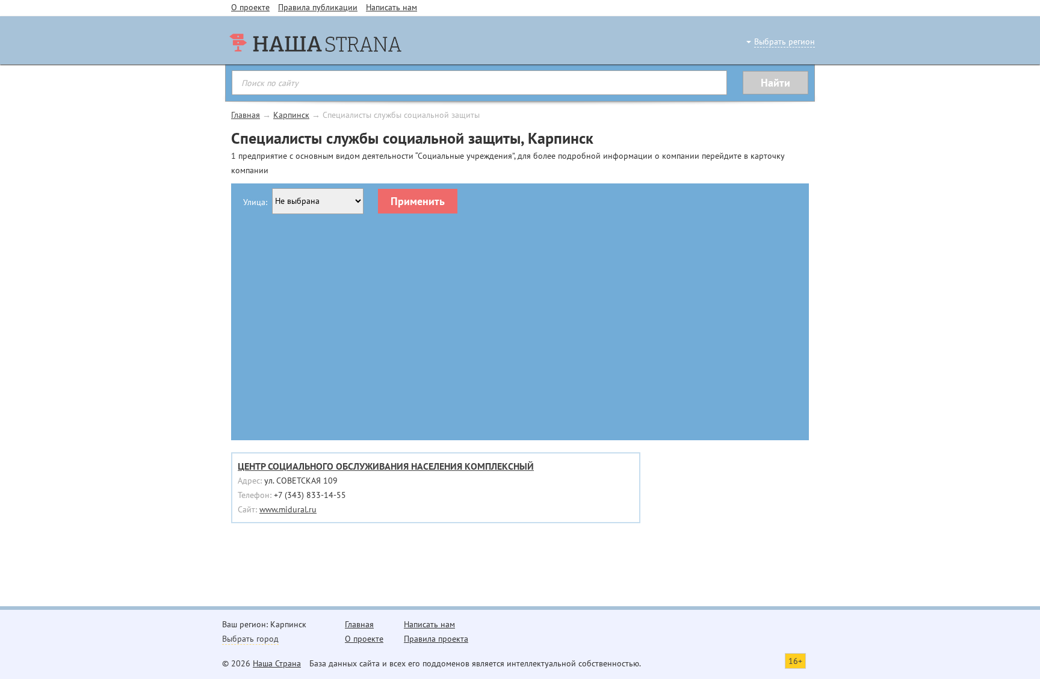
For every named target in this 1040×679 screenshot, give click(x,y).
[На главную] (315, 66)
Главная (245, 114)
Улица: (255, 202)
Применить (418, 201)
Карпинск (291, 114)
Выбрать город (250, 638)
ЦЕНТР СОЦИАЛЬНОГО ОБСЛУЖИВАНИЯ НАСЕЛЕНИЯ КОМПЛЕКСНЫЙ (386, 466)
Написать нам (391, 7)
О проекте (250, 7)
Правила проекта (436, 638)
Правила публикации (318, 7)
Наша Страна (277, 663)
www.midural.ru (288, 509)
